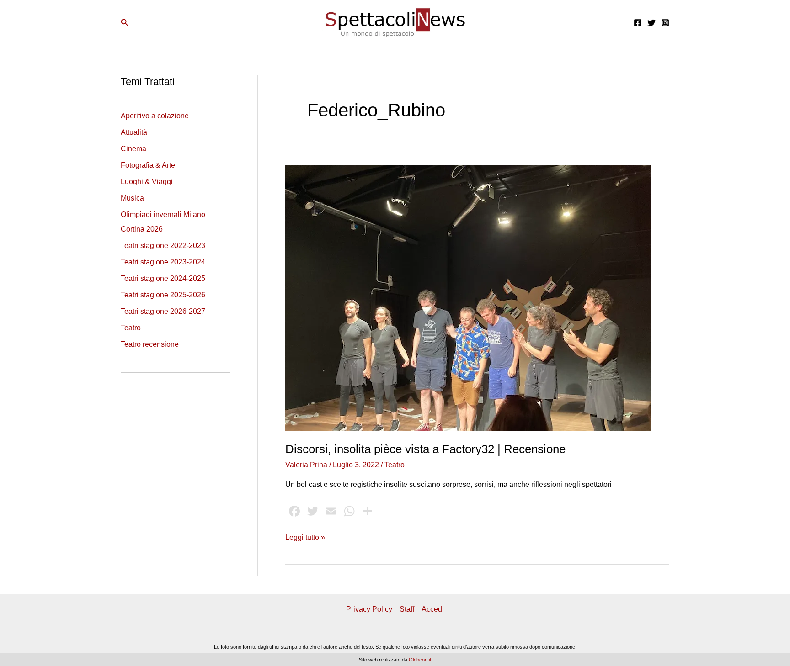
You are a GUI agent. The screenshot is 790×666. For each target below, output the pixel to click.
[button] (125, 23)
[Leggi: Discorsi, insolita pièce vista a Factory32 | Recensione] (468, 297)
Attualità (134, 132)
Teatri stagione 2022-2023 (163, 245)
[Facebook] (638, 23)
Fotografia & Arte (148, 165)
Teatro (131, 328)
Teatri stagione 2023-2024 (163, 262)
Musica (132, 198)
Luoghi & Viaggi (147, 181)
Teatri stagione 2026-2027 (163, 311)
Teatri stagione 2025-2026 (163, 295)
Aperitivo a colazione (155, 116)
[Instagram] (665, 23)
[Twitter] (651, 23)
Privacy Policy (369, 609)
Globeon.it (420, 659)
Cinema (133, 149)
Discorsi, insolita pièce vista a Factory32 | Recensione (425, 449)
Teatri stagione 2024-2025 (163, 278)
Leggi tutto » (305, 538)
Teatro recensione (150, 344)
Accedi (433, 609)
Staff (407, 609)
